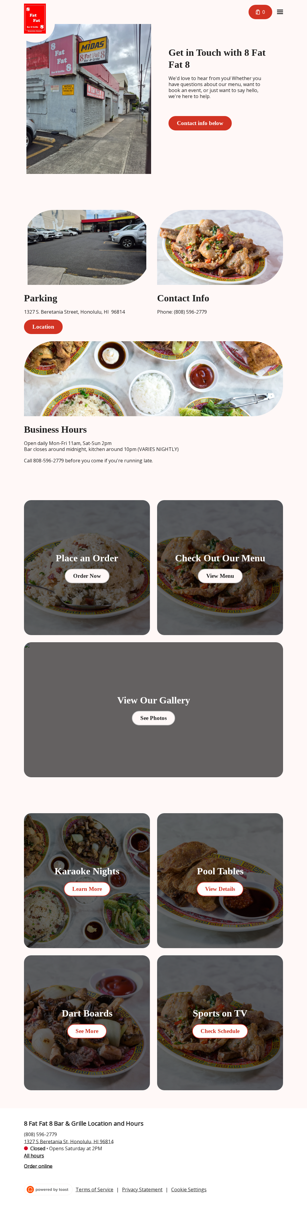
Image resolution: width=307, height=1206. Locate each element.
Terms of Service (94, 1190)
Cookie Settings (189, 1190)
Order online (38, 1166)
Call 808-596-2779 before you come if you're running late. (88, 460)
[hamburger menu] (280, 12)
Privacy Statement (142, 1190)
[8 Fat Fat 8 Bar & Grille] (39, 23)
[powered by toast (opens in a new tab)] (48, 1189)
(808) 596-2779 (40, 1134)
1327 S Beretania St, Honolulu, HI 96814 (68, 1141)
